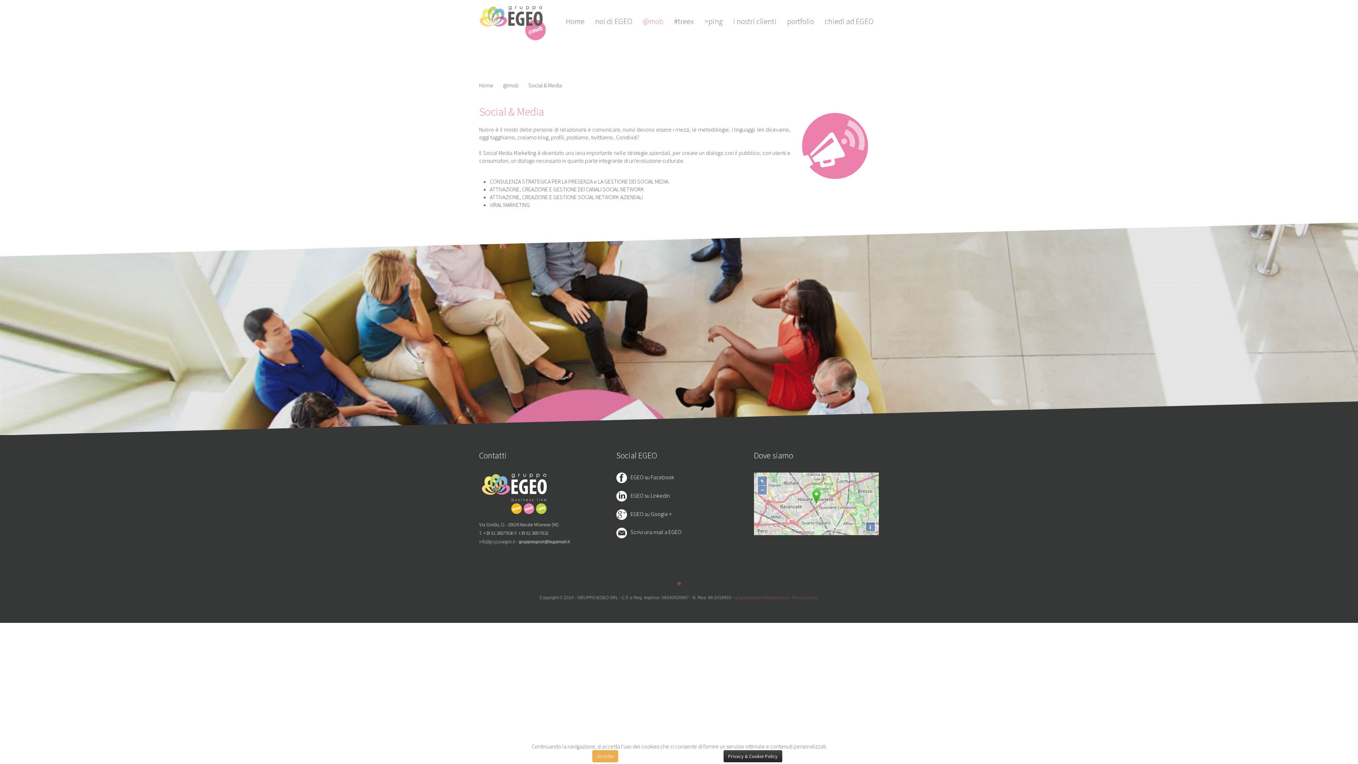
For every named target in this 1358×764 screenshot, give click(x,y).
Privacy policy (805, 597)
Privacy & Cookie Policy (753, 756)
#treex (684, 21)
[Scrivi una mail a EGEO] (623, 532)
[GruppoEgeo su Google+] (623, 513)
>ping (713, 21)
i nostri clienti (755, 21)
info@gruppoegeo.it (497, 542)
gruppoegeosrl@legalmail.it (761, 597)
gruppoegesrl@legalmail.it (544, 541)
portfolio (800, 21)
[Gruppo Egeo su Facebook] (623, 477)
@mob (653, 21)
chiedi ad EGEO (849, 21)
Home (575, 21)
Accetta (605, 756)
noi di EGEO (613, 21)
